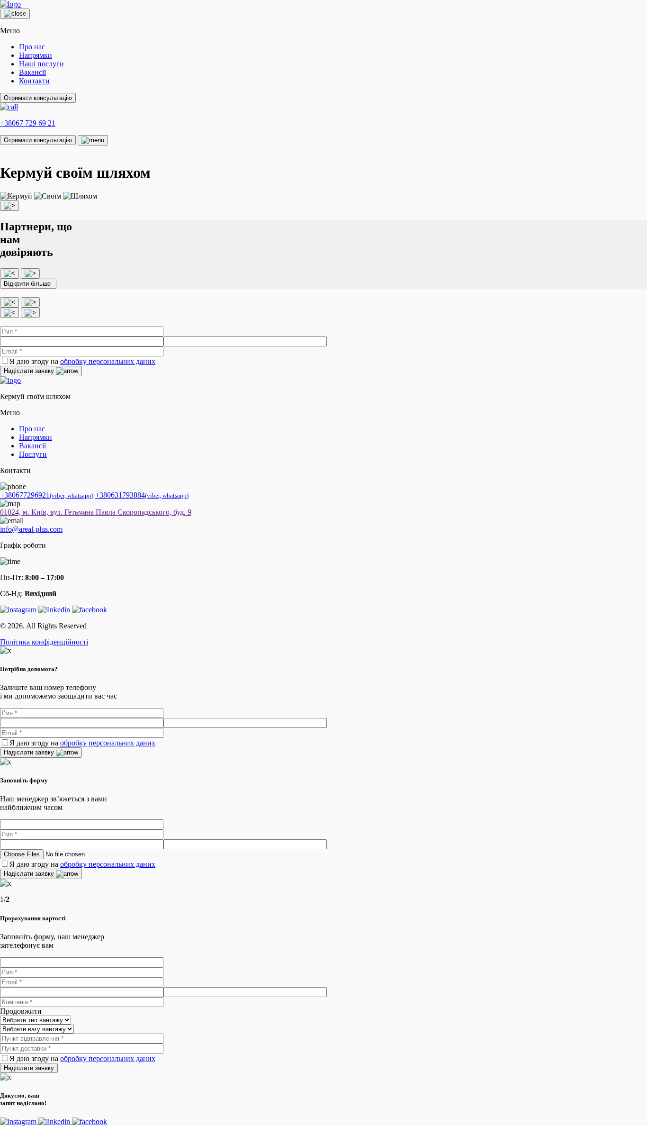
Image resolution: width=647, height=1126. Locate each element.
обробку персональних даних (107, 361)
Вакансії (32, 72)
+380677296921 (46, 495)
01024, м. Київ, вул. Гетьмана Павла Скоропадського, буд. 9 (95, 512)
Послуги (33, 454)
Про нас (32, 47)
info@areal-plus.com (31, 529)
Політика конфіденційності (44, 642)
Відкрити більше (28, 283)
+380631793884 (142, 495)
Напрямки (35, 55)
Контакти (34, 81)
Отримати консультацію (38, 97)
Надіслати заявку (30, 370)
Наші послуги (41, 64)
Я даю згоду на (82, 361)
